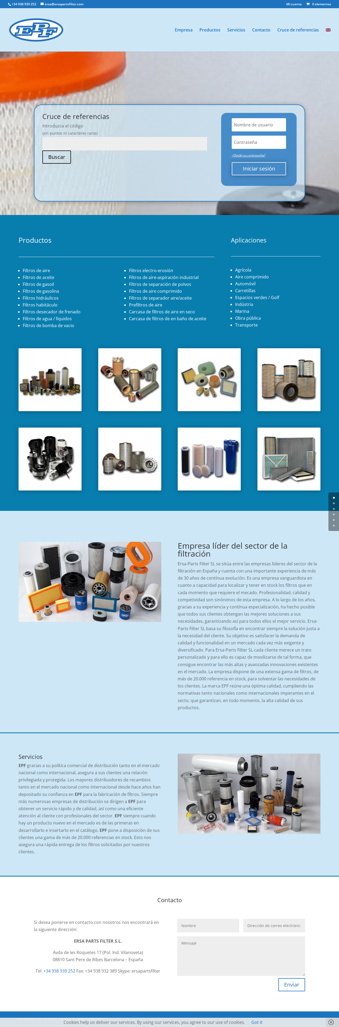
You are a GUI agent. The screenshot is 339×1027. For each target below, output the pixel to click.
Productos (209, 30)
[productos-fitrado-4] (50, 489)
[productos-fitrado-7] (288, 489)
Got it (256, 1022)
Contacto (261, 30)
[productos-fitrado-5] (129, 489)
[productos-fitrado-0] (50, 409)
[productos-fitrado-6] (209, 489)
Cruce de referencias (298, 30)
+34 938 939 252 (59, 971)
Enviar (291, 984)
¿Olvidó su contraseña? (248, 155)
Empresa (184, 30)
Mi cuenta (294, 4)
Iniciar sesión (259, 168)
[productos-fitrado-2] (209, 409)
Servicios (236, 30)
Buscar (56, 157)
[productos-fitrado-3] (288, 409)
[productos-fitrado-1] (129, 409)
